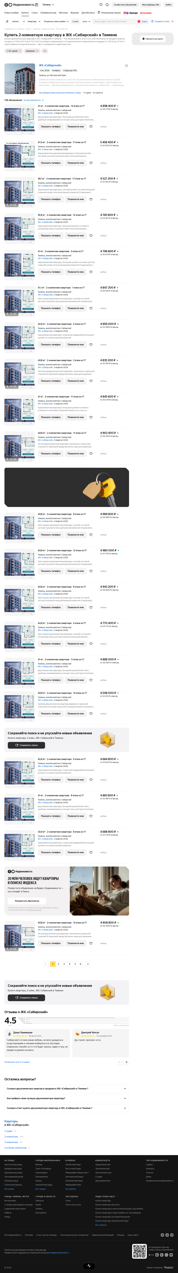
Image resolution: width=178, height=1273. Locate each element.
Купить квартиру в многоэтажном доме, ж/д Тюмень (119, 1209)
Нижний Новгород (43, 1185)
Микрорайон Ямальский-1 (77, 1173)
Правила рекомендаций (102, 1235)
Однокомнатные (102, 1164)
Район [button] (144, 21)
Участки (149, 1173)
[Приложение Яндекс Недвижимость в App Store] (157, 1255)
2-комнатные (11, 1136)
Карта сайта (133, 1235)
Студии (8, 1131)
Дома (148, 1177)
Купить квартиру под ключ (107, 1205)
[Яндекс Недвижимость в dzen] (167, 1235)
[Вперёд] (126, 1062)
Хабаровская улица (13, 1168)
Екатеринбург (41, 1177)
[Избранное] (100, 4)
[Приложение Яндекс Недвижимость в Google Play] (161, 1255)
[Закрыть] (172, 21)
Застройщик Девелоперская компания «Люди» (60, 93)
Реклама (29, 1235)
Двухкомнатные (102, 1181)
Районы (7, 1213)
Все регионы (10, 1201)
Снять (68, 1201)
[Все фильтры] (7, 21)
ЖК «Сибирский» (45, 113)
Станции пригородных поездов (18, 1205)
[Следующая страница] (88, 964)
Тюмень (41, 110)
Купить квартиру (103, 1201)
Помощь (120, 1235)
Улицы (7, 1217)
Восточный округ (73, 1168)
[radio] (58, 964)
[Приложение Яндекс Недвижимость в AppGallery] (166, 1255)
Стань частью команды (46, 1235)
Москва (38, 1164)
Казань (38, 1181)
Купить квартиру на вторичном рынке (112, 1217)
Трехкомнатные (102, 1168)
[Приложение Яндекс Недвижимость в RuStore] (171, 1255)
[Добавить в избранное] (126, 65)
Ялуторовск (40, 1213)
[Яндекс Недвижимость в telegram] (172, 1235)
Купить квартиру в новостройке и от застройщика (118, 1213)
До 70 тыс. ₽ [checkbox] (53, 491)
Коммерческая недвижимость (160, 1181)
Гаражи (149, 1164)
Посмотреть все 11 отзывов (16, 1062)
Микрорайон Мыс (73, 1185)
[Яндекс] (169, 1267)
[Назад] (120, 1062)
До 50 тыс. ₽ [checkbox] (35, 491)
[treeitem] (12, 12)
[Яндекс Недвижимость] (21, 5)
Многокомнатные (103, 1173)
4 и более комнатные (15, 1147)
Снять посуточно (73, 1205)
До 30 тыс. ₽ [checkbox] (16, 491)
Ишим (38, 1205)
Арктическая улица (13, 1164)
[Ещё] (44, 50)
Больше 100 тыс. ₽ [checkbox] (39, 499)
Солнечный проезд (13, 1185)
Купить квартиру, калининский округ (112, 1221)
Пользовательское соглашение (74, 1235)
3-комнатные (11, 1142)
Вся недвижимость (13, 1235)
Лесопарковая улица (13, 1177)
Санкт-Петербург (43, 1168)
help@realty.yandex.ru (59, 1253)
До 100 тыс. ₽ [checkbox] (17, 499)
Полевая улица (11, 1181)
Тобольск (39, 1201)
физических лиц (35, 910)
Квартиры (11, 1121)
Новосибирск (41, 1173)
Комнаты (150, 1168)
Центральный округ (74, 1177)
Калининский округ (74, 1181)
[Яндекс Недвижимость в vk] (162, 1235)
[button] (107, 4)
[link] (169, 4)
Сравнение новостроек (15, 1209)
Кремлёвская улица (13, 1173)
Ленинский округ (73, 1164)
